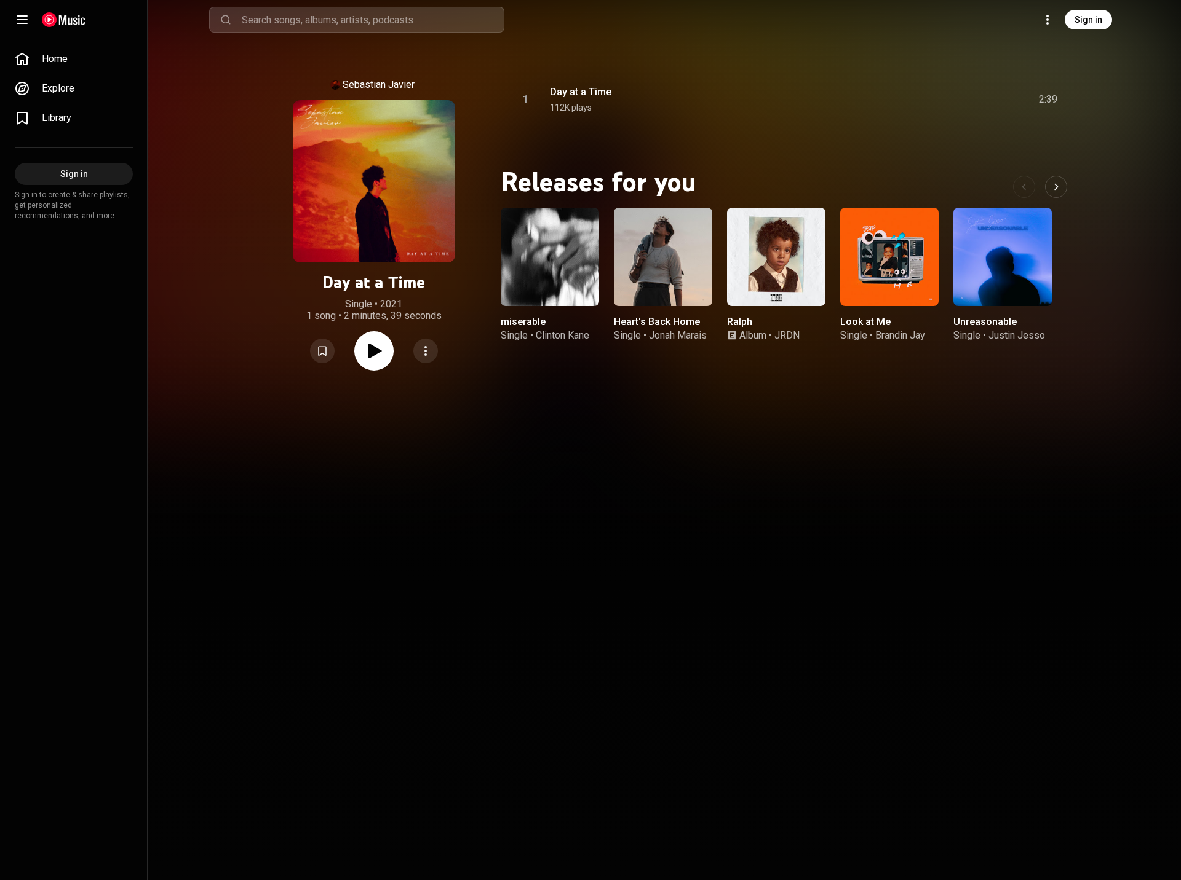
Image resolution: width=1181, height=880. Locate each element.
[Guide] (22, 19)
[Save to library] (322, 351)
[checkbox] (1048, 99)
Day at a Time (580, 92)
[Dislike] (979, 99)
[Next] (1056, 186)
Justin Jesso (1016, 335)
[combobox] (373, 19)
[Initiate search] (226, 19)
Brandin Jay (900, 335)
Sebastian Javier (379, 84)
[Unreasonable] (1002, 257)
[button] (322, 351)
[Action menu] (425, 351)
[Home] (63, 19)
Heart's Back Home (657, 322)
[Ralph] (776, 257)
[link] (74, 59)
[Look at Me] (889, 257)
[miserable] (550, 257)
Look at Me (865, 322)
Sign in (1088, 20)
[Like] (955, 99)
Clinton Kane (562, 335)
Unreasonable (985, 322)
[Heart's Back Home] (663, 257)
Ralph (739, 322)
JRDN (787, 335)
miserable (523, 322)
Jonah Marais (678, 335)
